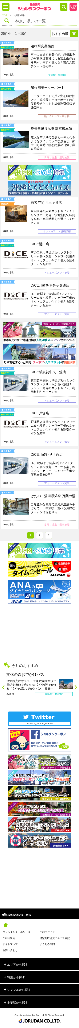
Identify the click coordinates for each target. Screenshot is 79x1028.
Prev (3, 687)
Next (76, 687)
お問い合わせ (10, 950)
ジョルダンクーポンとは (16, 932)
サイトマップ (10, 944)
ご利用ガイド (47, 932)
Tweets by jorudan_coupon (39, 723)
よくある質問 (47, 944)
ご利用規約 (9, 938)
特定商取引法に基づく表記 (55, 938)
